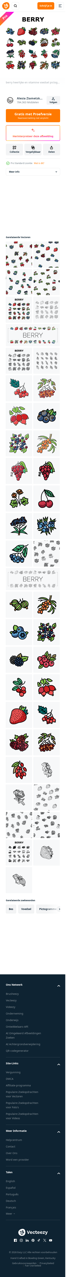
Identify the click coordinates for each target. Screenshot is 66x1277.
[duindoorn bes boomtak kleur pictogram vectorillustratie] (19, 633)
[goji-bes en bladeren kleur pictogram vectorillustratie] (19, 1235)
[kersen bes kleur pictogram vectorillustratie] (19, 744)
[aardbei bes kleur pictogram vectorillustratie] (19, 1125)
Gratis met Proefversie (33, 115)
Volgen (53, 102)
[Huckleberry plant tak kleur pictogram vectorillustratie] (19, 606)
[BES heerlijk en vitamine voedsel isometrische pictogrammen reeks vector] (19, 468)
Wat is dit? (39, 163)
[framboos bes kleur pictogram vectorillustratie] (19, 1180)
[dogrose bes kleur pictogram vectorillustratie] (19, 551)
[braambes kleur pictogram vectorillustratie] (19, 1015)
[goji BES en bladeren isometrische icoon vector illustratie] (19, 1263)
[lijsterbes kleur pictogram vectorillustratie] (19, 523)
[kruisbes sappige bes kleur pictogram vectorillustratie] (19, 905)
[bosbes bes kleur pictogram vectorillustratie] (19, 960)
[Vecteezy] (6, 5)
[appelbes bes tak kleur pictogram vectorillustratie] (19, 826)
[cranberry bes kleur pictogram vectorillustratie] (19, 1043)
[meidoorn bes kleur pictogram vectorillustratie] (19, 496)
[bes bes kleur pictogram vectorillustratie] (19, 578)
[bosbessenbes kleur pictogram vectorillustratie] (19, 1070)
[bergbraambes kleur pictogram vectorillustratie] (19, 716)
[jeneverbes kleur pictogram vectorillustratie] (19, 799)
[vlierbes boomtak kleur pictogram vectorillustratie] (19, 771)
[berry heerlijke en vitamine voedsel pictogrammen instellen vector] (19, 362)
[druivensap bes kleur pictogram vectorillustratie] (19, 661)
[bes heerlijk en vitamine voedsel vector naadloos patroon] (19, 252)
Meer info (14, 169)
